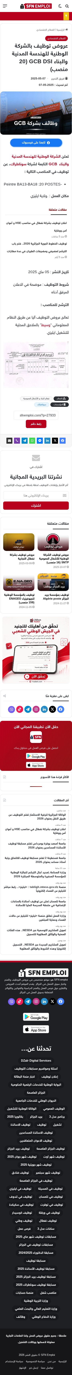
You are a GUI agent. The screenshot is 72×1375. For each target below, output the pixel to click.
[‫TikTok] (19, 709)
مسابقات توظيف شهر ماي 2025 (36, 1237)
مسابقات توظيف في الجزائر (36, 1245)
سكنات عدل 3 (45, 1229)
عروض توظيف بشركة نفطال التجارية (22, 557)
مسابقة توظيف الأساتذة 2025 (36, 1269)
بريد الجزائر (36, 1117)
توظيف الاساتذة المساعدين (36, 1133)
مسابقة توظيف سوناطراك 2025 (36, 1285)
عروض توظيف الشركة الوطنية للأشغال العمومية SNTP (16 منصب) (54, 558)
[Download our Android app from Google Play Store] (36, 1017)
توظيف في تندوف (20, 1197)
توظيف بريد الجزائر (18, 1149)
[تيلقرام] (25, 441)
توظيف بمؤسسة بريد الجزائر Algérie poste (56, 597)
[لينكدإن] (47, 441)
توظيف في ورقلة (49, 1213)
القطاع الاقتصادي (45, 29)
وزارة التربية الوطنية (36, 1301)
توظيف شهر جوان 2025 (22, 1157)
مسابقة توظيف (36, 1261)
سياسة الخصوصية (35, 1361)
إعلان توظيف (50, 1077)
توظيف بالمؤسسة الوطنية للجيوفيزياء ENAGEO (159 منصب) (19, 598)
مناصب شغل (48, 1293)
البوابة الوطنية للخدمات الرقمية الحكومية (36, 1085)
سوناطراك (18, 164)
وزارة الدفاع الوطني (44, 1317)
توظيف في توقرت (51, 1205)
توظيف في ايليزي (20, 1189)
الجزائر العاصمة (36, 1093)
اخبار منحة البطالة (24, 1077)
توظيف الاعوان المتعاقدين (36, 1141)
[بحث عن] (67, 7)
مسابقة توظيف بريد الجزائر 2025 (36, 1277)
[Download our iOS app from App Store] (36, 1029)
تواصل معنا (47, 1367)
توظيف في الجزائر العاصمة (36, 1181)
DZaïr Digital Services (36, 1061)
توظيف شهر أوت (54, 1157)
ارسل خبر (33, 1367)
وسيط (45, 324)
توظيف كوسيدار (22, 1213)
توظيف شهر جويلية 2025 (36, 1165)
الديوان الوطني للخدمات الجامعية (36, 1101)
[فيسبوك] (63, 441)
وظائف (20, 1317)
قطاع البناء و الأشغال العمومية (36, 398)
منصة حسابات (24, 1293)
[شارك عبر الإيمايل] (9, 441)
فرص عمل (24, 1229)
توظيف (41, 1125)
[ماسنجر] (40, 441)
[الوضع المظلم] (60, 7)
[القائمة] (5, 7)
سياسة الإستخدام (14, 1361)
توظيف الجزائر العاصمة (51, 1149)
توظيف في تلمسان (51, 1197)
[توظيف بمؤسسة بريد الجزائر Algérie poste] (53, 582)
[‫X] (55, 441)
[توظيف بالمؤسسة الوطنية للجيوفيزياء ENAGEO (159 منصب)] (18, 582)
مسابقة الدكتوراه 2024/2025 (36, 1253)
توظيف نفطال (48, 1221)
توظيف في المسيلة (50, 1189)
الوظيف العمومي (54, 1109)
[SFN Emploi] (36, 6)
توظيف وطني (23, 1221)
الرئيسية (61, 29)
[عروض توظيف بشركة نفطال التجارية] (18, 542)
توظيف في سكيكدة (21, 1205)
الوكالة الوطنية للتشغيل (21, 1109)
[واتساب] (32, 441)
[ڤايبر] (17, 441)
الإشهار (22, 1367)
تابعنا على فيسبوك (33, 142)
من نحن (52, 1361)
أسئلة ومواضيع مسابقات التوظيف (36, 1069)
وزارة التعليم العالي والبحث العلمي (36, 1309)
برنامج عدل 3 (57, 1117)
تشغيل (57, 1125)
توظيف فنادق (20, 1173)
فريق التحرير (57, 78)
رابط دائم (36, 424)
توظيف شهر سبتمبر (48, 1173)
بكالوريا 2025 (15, 1117)
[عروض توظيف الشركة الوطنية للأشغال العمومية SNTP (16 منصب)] (53, 542)
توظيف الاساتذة (20, 1125)
